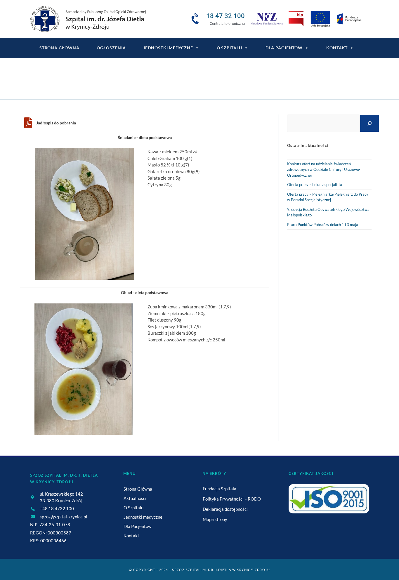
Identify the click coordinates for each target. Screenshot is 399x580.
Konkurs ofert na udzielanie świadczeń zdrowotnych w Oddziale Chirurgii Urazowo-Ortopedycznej (323, 170)
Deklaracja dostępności (225, 509)
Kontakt (337, 47)
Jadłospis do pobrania (56, 122)
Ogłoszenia (111, 47)
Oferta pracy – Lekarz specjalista (314, 184)
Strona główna (59, 47)
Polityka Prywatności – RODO (232, 498)
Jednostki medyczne (168, 47)
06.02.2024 (217, 82)
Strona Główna (138, 489)
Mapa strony (215, 519)
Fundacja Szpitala (219, 488)
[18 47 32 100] (196, 19)
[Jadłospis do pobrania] (28, 122)
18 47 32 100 (225, 16)
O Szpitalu (229, 47)
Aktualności (135, 498)
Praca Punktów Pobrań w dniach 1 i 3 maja (322, 224)
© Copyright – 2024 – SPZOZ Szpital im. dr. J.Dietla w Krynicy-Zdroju (199, 570)
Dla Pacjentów (284, 47)
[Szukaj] (369, 123)
